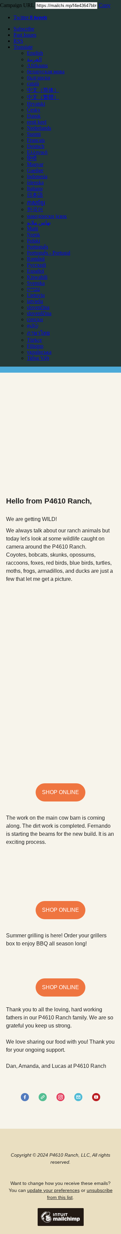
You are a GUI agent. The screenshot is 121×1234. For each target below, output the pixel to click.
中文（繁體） (43, 97)
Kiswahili (37, 277)
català (33, 83)
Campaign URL (17, 5)
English (35, 53)
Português (37, 247)
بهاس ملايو (39, 222)
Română (36, 259)
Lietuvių (36, 295)
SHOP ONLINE (60, 792)
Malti (32, 228)
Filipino (35, 346)
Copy (105, 5)
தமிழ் (32, 325)
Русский (36, 265)
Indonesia (37, 176)
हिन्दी (32, 158)
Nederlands (39, 128)
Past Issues (24, 35)
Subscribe (23, 29)
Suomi (34, 134)
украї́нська (39, 352)
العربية (34, 59)
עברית (33, 289)
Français (36, 140)
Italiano (35, 188)
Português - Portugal (48, 253)
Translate (23, 47)
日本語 (35, 195)
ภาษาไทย (38, 333)
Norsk (33, 234)
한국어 (35, 209)
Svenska (36, 283)
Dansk (34, 116)
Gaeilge (35, 170)
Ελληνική (37, 152)
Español (35, 271)
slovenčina (38, 307)
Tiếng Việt (38, 358)
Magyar (35, 164)
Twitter (30, 17)
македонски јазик (47, 216)
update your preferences (53, 1190)
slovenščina (39, 313)
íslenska (35, 182)
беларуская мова (46, 71)
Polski (33, 241)
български (38, 77)
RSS (18, 41)
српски (35, 319)
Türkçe (34, 340)
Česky (33, 110)
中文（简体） (43, 90)
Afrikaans (37, 65)
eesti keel (36, 122)
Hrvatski (36, 104)
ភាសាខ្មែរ (36, 202)
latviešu (35, 301)
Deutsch (35, 146)
